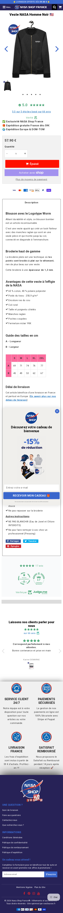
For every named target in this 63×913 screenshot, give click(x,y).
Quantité (10, 146)
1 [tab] (22, 94)
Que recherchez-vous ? (13, 825)
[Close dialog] (57, 411)
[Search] (54, 7)
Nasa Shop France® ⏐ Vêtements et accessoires (34, 901)
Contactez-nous (9, 820)
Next (57, 48)
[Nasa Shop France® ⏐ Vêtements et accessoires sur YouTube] (38, 894)
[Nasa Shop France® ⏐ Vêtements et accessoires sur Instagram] (34, 894)
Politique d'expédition (12, 852)
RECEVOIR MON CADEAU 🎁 (31, 495)
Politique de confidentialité (15, 843)
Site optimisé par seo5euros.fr (41, 904)
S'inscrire (51, 874)
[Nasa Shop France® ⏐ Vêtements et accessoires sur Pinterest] (29, 894)
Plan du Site (39, 887)
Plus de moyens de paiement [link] (31, 179)
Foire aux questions (11, 815)
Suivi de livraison (10, 810)
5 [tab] (40, 94)
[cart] (60, 7)
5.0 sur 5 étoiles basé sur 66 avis (31, 111)
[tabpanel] (8, 85)
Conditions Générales (12, 838)
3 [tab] (31, 94)
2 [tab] (27, 94)
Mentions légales (24, 887)
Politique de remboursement (15, 848)
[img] (31, 629)
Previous (6, 48)
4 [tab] (35, 94)
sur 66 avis (30, 633)
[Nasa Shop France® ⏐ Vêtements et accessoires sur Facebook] (24, 894)
